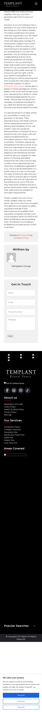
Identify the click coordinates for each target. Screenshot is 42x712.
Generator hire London (14, 86)
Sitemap (7, 415)
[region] (21, 693)
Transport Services (12, 430)
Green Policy (10, 407)
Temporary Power (12, 427)
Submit (10, 336)
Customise (21, 701)
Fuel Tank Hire (10, 443)
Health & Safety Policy (14, 409)
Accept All (21, 695)
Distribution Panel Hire (14, 435)
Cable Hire (8, 438)
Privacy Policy (10, 412)
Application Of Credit (13, 404)
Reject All (21, 707)
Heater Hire (9, 440)
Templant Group (21, 238)
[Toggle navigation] (36, 3)
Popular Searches (16, 625)
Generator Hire (10, 432)
